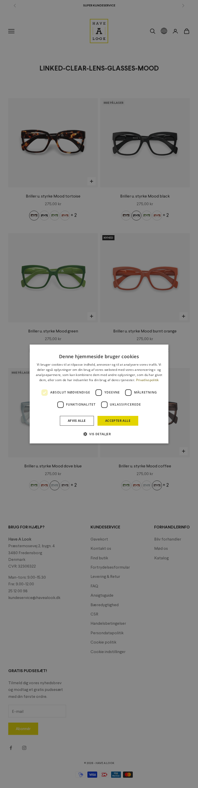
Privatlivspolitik (147, 380)
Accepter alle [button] (117, 420)
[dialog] (99, 394)
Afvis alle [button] (77, 420)
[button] (99, 434)
